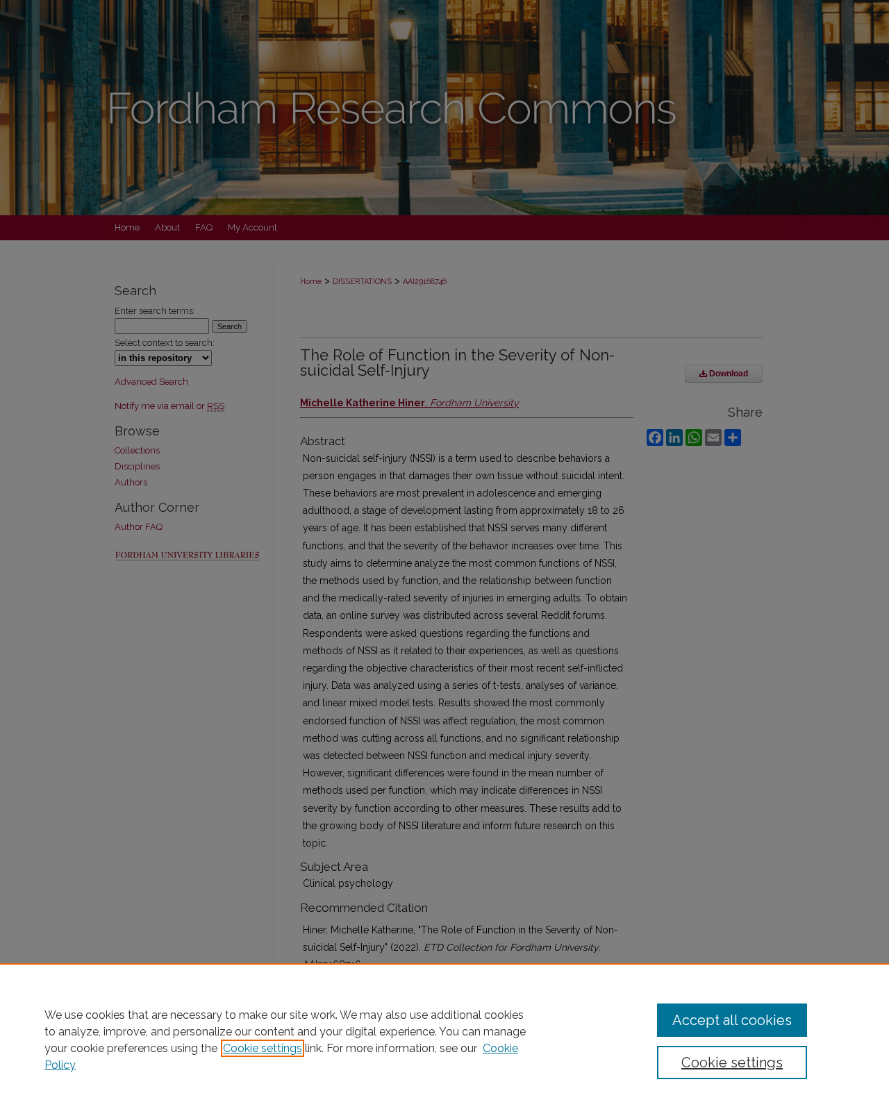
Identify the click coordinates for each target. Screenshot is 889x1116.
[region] (444, 1039)
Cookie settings (262, 1048)
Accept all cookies (732, 1020)
